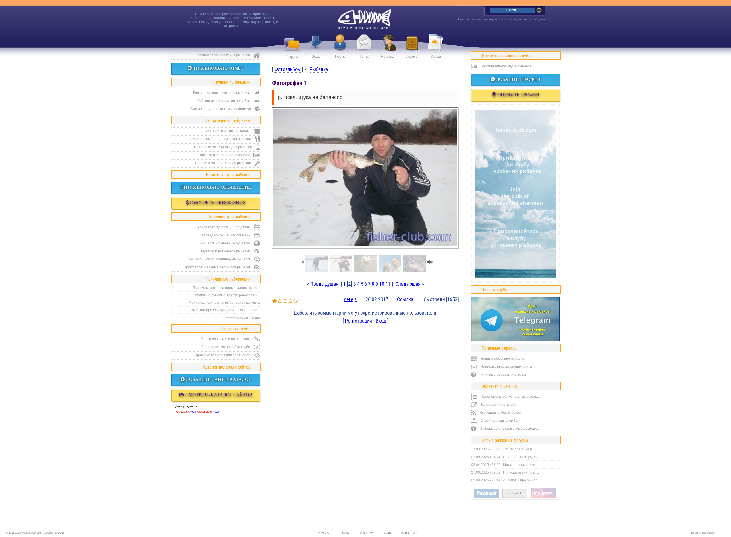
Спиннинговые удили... (521, 457)
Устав (436, 56)
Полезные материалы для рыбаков (223, 147)
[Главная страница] (364, 18)
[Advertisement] (515, 193)
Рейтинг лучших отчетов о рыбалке (222, 93)
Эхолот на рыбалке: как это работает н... (227, 295)
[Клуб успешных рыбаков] (543, 497)
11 (388, 284)
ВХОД (345, 532)
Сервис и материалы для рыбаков (223, 163)
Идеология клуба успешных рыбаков (510, 397)
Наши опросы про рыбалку (502, 359)
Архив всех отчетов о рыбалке (226, 131)
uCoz (61, 532)
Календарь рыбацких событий (226, 235)
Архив (411, 56)
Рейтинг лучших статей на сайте (224, 101)
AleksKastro (205, 411)
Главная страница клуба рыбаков (223, 55)
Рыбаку (388, 56)
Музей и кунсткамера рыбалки (226, 251)
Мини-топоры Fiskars (243, 317)
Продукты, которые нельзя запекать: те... (226, 288)
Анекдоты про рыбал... (521, 480)
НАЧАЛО (324, 532)
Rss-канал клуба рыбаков (500, 413)
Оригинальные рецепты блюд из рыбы (220, 139)
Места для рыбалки (519, 465)
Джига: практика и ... (519, 449)
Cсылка (405, 299)
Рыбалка (319, 69)
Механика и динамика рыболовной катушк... (224, 303)
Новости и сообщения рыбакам (224, 155)
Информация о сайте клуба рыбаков (509, 429)
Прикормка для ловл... (521, 472)
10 (381, 284)
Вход (315, 56)
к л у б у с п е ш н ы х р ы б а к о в (364, 27)
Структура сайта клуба (499, 421)
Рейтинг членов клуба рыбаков (506, 66)
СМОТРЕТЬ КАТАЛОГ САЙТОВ (218, 394)
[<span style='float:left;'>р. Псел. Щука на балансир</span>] (365, 245)
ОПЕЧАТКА (366, 532)
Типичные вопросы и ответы (502, 375)
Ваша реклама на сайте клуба (226, 347)
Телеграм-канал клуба (498, 405)
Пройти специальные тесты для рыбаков (218, 267)
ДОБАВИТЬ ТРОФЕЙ (518, 79)
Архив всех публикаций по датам (224, 227)
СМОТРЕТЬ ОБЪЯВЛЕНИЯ (217, 202)
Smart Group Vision (702, 532)
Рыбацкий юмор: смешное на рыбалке (220, 259)
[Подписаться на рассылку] (486, 497)
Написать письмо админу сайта (506, 367)
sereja (350, 299)
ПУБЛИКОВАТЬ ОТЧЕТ (218, 68)
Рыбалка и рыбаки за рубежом (225, 243)
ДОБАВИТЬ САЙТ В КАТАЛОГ (218, 379)
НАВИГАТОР (408, 532)
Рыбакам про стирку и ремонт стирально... (225, 310)
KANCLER (183, 411)
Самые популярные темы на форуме (221, 109)
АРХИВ (387, 532)
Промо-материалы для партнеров (222, 355)
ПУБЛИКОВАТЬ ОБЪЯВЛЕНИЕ (218, 187)
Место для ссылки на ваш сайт (226, 339)
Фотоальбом (287, 69)
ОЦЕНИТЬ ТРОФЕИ (517, 94)
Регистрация (358, 321)
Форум (292, 56)
